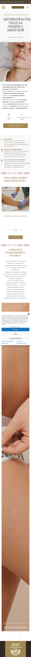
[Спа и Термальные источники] (2, 160)
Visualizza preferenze (15, 338)
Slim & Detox (8, 139)
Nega (15, 334)
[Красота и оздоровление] (2, 150)
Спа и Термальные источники (14, 160)
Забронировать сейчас (18, 7)
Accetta (15, 329)
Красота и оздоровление (13, 149)
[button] (28, 314)
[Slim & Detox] (2, 139)
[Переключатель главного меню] (27, 7)
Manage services (15, 326)
